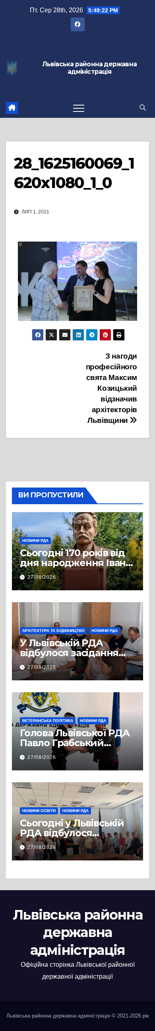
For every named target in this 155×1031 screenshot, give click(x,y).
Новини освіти (39, 810)
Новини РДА (35, 540)
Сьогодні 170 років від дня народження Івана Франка (75, 562)
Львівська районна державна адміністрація (89, 68)
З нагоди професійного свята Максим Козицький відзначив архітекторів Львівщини (111, 388)
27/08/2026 (41, 577)
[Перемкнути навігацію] (78, 108)
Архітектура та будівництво (53, 630)
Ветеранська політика (47, 720)
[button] (143, 107)
